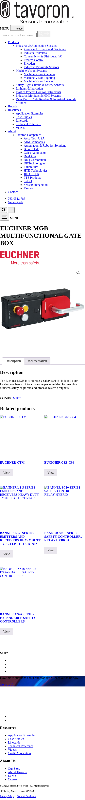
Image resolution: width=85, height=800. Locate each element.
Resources (14, 110)
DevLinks (30, 156)
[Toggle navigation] (4, 217)
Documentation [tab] (36, 361)
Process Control (33, 60)
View (6, 472)
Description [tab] (13, 361)
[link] (7, 684)
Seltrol (28, 181)
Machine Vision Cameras (39, 74)
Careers (12, 779)
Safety (17, 397)
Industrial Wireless (35, 52)
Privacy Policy (7, 796)
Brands (12, 106)
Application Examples (29, 113)
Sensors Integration (36, 184)
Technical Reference (28, 124)
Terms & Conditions (26, 796)
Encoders (29, 63)
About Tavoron (17, 772)
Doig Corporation (35, 159)
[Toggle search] (3, 210)
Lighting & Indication (29, 88)
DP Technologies (34, 163)
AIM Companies (34, 142)
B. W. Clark (31, 149)
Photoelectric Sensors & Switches (45, 49)
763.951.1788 (16, 198)
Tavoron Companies (28, 135)
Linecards (22, 120)
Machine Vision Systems (31, 70)
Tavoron (29, 188)
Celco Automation (35, 152)
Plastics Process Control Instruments (38, 92)
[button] (78, 272)
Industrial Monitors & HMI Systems (38, 95)
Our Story (14, 768)
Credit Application (19, 753)
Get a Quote (15, 202)
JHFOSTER (31, 174)
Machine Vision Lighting (39, 77)
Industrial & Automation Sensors (36, 45)
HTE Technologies (35, 170)
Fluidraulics (31, 167)
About (12, 131)
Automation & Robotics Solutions (45, 145)
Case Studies (24, 117)
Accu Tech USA (34, 138)
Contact (13, 192)
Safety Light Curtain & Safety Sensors (40, 85)
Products (13, 42)
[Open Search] (43, 34)
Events (12, 775)
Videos (20, 127)
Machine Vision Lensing (39, 81)
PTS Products (32, 177)
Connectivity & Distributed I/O (43, 56)
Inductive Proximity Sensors (41, 67)
